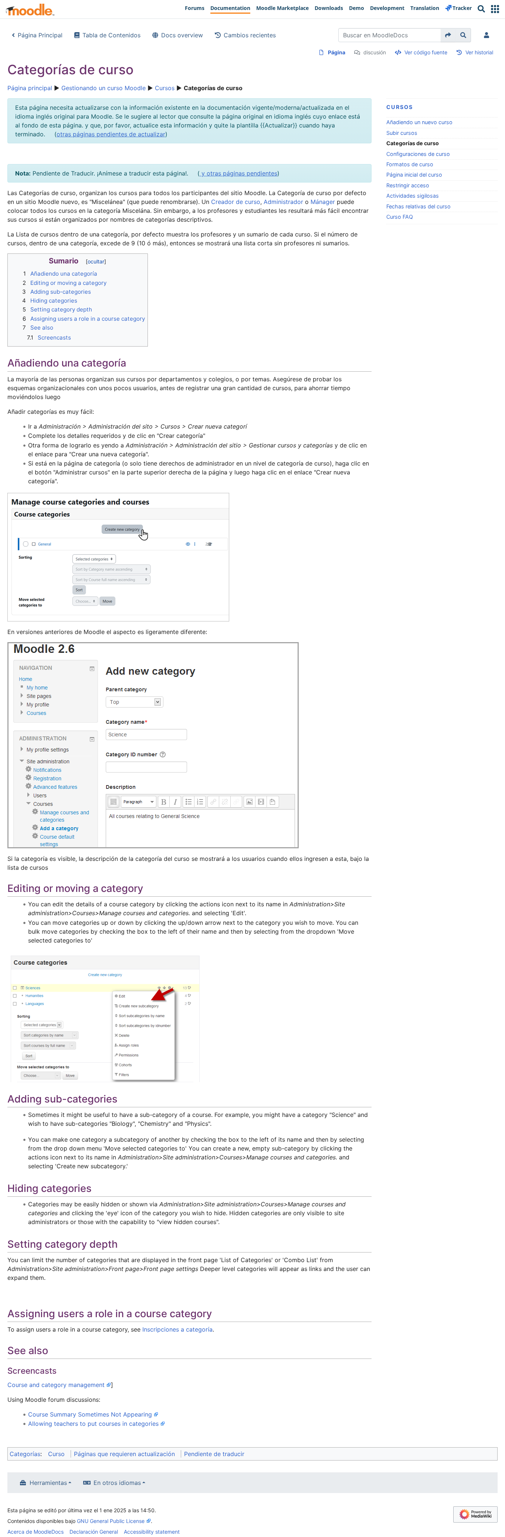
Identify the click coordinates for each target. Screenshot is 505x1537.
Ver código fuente (425, 52)
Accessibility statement (152, 1532)
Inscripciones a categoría (177, 1329)
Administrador (283, 201)
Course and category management (56, 1384)
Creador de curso (235, 201)
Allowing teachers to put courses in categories (93, 1423)
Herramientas (48, 1482)
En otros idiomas (117, 1482)
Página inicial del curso (414, 174)
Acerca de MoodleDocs (35, 1532)
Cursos (164, 88)
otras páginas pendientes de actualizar (111, 134)
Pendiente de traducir (214, 1454)
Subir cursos (401, 133)
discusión (374, 52)
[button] (495, 9)
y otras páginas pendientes (238, 173)
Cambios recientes (250, 35)
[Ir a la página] (448, 35)
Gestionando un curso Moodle (103, 88)
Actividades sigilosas (412, 195)
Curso (56, 1454)
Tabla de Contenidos (111, 35)
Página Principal (40, 35)
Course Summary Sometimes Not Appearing (90, 1414)
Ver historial (479, 52)
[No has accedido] (488, 35)
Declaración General (94, 1532)
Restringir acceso (407, 185)
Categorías (25, 1454)
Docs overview (182, 35)
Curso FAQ (399, 217)
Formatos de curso (409, 164)
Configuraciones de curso (418, 154)
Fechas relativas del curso (418, 206)
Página (336, 52)
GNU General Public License (111, 1521)
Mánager (323, 201)
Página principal (29, 88)
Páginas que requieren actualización (124, 1454)
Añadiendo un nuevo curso (419, 122)
